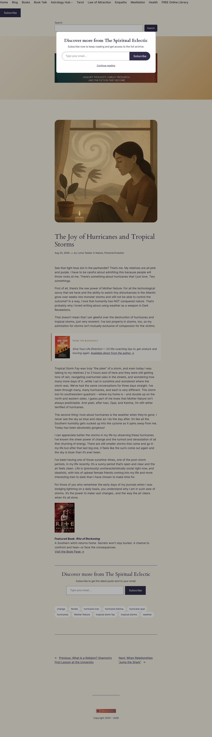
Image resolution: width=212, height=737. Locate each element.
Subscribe (139, 56)
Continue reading (106, 65)
